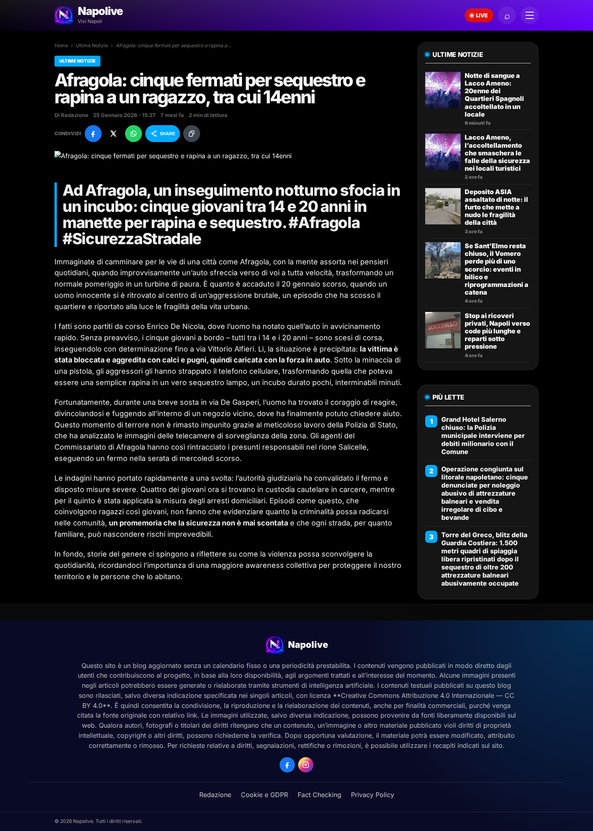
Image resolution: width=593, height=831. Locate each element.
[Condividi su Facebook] (93, 133)
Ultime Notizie (92, 45)
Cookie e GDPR (264, 795)
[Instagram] (305, 764)
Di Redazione (71, 115)
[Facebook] (287, 764)
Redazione (215, 795)
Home (61, 45)
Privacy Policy (372, 795)
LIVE (482, 15)
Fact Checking (319, 795)
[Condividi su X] (113, 133)
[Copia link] (191, 133)
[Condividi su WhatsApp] (133, 133)
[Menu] (530, 15)
